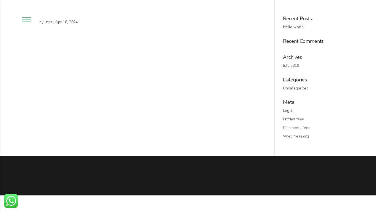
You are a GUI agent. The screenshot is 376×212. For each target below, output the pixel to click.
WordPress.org (296, 136)
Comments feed (296, 127)
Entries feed (293, 119)
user (48, 22)
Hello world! (293, 27)
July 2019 (291, 65)
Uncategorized (296, 88)
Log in (288, 110)
